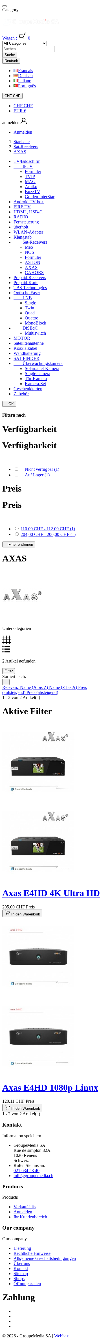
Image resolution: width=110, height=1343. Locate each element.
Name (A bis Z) (34, 687)
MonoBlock (35, 323)
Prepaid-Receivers (30, 277)
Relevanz (11, 687)
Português (27, 85)
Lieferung (22, 1248)
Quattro (31, 318)
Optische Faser (27, 292)
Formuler (33, 171)
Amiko (31, 186)
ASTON (32, 262)
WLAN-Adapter (28, 232)
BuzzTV (32, 191)
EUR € (20, 110)
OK (9, 404)
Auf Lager (37, 474)
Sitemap (21, 1273)
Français (25, 70)
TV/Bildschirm (27, 161)
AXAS (31, 267)
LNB (23, 297)
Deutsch (25, 75)
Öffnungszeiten (27, 1283)
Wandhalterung (27, 353)
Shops (19, 1278)
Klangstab (23, 237)
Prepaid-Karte (26, 282)
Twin (29, 307)
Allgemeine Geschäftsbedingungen (45, 1258)
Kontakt (21, 1268)
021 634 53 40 (26, 1170)
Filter (9, 671)
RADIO (21, 216)
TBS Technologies (30, 287)
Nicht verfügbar (42, 469)
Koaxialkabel (25, 348)
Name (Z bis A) (63, 687)
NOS (29, 252)
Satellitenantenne (29, 343)
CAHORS (34, 272)
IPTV (23, 166)
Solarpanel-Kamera (42, 368)
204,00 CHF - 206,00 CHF (48, 534)
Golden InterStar (39, 196)
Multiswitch (35, 333)
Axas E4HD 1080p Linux (50, 1087)
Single (30, 302)
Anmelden (23, 1211)
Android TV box (29, 201)
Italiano (24, 80)
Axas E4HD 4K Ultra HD (51, 893)
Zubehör (21, 393)
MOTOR (22, 338)
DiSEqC (26, 328)
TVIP (30, 176)
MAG (30, 181)
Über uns (22, 1263)
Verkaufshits (25, 1206)
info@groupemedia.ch (33, 1175)
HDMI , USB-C (28, 211)
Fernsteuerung (26, 222)
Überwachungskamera (38, 363)
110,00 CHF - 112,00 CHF (48, 528)
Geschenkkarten (28, 388)
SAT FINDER (26, 358)
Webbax (61, 1335)
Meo (29, 247)
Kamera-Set (35, 383)
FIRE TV (22, 206)
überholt (21, 227)
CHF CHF (23, 105)
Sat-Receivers (30, 242)
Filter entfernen (19, 544)
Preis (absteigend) (42, 692)
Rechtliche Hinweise (32, 1253)
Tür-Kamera (36, 378)
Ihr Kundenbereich (30, 1216)
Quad (30, 312)
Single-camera (37, 373)
